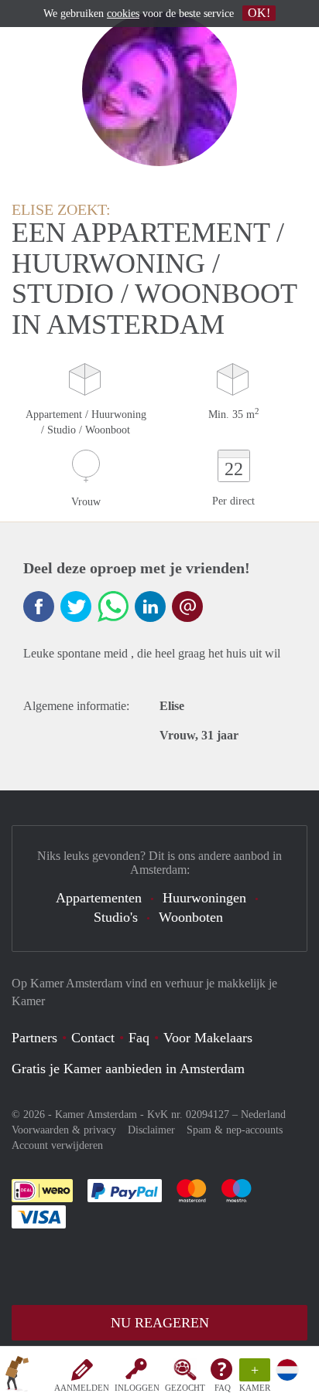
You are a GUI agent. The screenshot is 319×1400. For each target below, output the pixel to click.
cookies (123, 13)
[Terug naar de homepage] (17, 1376)
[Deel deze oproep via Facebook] (38, 606)
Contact (93, 1037)
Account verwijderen (57, 1145)
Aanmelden (81, 1387)
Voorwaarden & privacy (64, 1130)
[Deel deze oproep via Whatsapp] (113, 606)
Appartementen (99, 898)
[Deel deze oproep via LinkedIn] (150, 606)
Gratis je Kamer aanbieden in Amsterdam (128, 1068)
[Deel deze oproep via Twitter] (75, 606)
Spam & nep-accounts (235, 1130)
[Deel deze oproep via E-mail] (187, 606)
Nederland (263, 1114)
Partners (34, 1037)
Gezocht (185, 1387)
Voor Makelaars (207, 1037)
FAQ (222, 1387)
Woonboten (191, 917)
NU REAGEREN (160, 1322)
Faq (139, 1037)
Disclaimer (151, 1130)
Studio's (116, 917)
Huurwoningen (204, 898)
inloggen (137, 1387)
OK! (259, 12)
